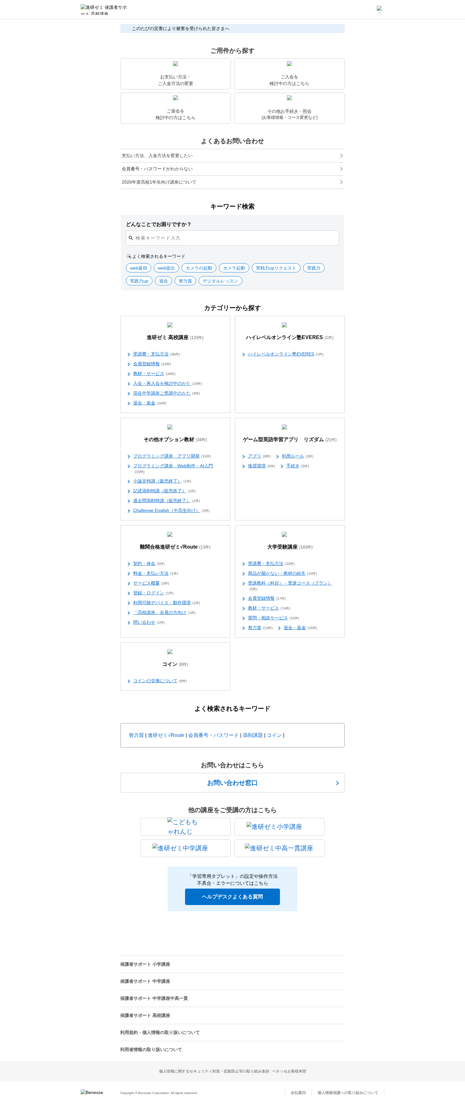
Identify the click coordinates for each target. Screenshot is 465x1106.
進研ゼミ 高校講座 (175, 337)
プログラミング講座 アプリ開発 (172, 456)
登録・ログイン (153, 592)
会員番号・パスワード (213, 735)
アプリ (259, 456)
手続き (297, 465)
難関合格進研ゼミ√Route (175, 547)
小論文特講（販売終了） (162, 480)
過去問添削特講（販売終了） (166, 500)
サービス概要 (151, 583)
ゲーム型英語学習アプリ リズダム (290, 439)
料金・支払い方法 (155, 573)
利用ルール (297, 456)
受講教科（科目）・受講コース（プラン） (290, 585)
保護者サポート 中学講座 (145, 981)
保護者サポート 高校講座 (145, 1015)
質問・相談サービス (273, 617)
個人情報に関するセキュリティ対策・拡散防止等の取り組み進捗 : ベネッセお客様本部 (232, 1071)
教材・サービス (154, 373)
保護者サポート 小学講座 (145, 964)
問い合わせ (149, 622)
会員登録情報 (152, 363)
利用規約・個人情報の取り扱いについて (160, 1032)
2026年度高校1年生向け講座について (159, 182)
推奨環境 (261, 465)
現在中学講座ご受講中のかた (166, 393)
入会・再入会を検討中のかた (167, 383)
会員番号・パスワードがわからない (157, 168)
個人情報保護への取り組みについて (348, 1093)
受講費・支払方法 (156, 353)
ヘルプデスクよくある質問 (232, 896)
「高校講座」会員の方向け (164, 612)
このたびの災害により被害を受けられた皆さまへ (180, 28)
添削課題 (253, 735)
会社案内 (298, 1093)
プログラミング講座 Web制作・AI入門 (173, 468)
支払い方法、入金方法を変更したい (157, 155)
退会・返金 (150, 402)
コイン (175, 664)
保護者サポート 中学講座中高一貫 (154, 998)
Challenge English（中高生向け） (171, 510)
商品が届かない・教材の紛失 (282, 573)
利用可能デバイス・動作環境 (166, 602)
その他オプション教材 (175, 439)
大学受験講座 (290, 547)
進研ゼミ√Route (166, 735)
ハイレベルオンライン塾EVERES (289, 337)
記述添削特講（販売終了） (164, 490)
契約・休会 (149, 563)
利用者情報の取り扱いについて (151, 1049)
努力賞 (260, 627)
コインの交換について (160, 680)
